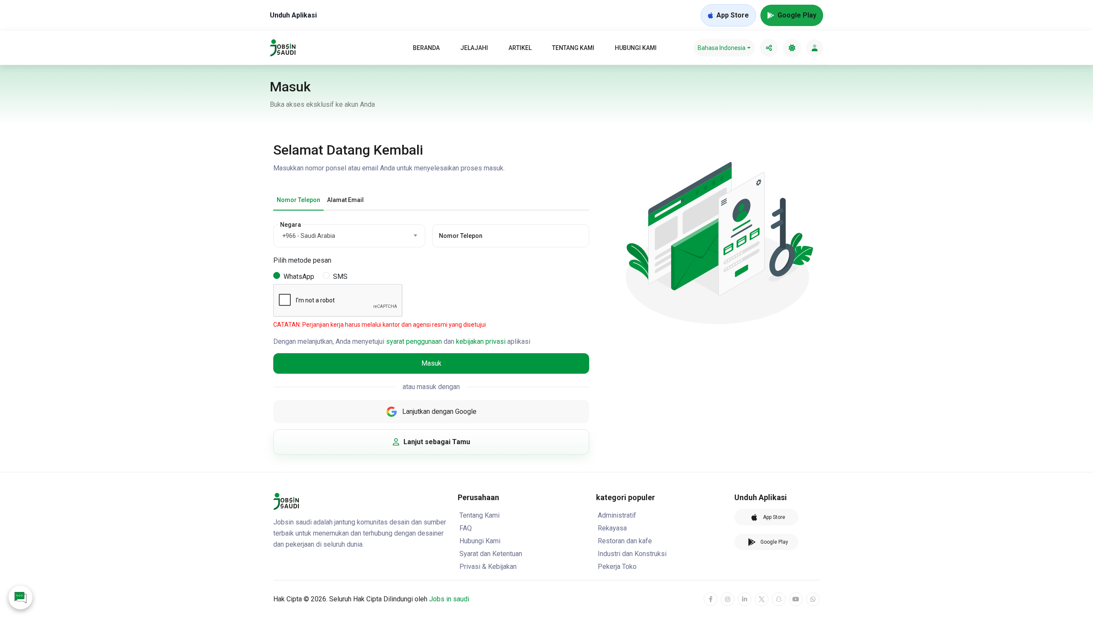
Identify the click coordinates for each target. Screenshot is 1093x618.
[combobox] (349, 235)
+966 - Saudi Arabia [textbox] (308, 235)
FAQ (465, 528)
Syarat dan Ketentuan (490, 554)
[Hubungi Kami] (20, 597)
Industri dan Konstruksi (632, 554)
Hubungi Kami (636, 47)
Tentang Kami (573, 47)
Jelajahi (474, 47)
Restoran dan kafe (625, 541)
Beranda (426, 47)
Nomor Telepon (460, 235)
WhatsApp (298, 276)
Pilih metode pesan (302, 260)
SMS (340, 276)
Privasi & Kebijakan (488, 566)
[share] (769, 48)
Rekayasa (612, 528)
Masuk (431, 363)
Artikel (520, 47)
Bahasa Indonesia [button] (721, 47)
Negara (290, 224)
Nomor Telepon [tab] (298, 199)
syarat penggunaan (414, 341)
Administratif (617, 515)
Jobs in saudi (449, 599)
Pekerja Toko (617, 566)
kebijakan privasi (481, 341)
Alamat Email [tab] (345, 199)
